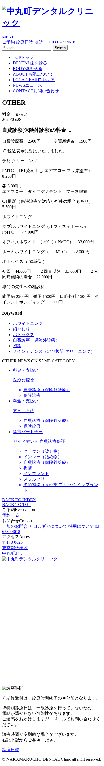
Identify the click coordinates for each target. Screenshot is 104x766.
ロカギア (34, 79)
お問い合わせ (36, 91)
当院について (33, 74)
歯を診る (30, 63)
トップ (23, 57)
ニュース (27, 85)
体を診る (27, 68)
